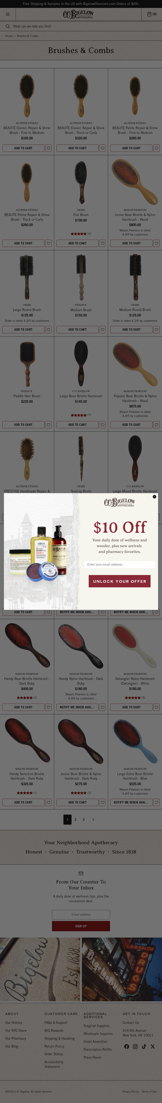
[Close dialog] (154, 497)
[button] (119, 525)
